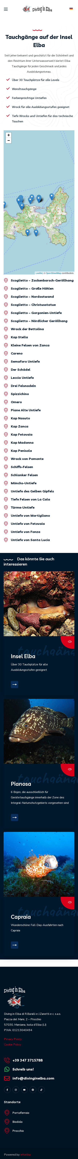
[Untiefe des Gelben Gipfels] (6, 491)
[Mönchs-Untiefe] (6, 483)
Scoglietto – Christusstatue (33, 305)
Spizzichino (20, 394)
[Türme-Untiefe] (6, 507)
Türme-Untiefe (22, 507)
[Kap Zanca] (6, 426)
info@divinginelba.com (33, 1078)
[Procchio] (7, 1131)
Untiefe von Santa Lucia (30, 540)
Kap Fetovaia (21, 434)
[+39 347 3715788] (7, 1060)
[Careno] (6, 353)
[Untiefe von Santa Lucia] (6, 540)
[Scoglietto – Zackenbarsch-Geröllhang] (6, 280)
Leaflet (39, 272)
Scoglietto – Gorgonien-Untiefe (36, 313)
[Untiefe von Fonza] (6, 531)
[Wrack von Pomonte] (6, 458)
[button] (38, 199)
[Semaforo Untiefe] (6, 361)
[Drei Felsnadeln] (6, 386)
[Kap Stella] (6, 337)
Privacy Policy (13, 1039)
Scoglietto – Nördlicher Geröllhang (39, 321)
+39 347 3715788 (28, 1060)
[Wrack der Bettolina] (6, 329)
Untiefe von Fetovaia (28, 524)
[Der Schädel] (6, 369)
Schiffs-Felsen (22, 467)
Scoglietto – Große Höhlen (32, 288)
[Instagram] (16, 1089)
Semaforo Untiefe (25, 361)
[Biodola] (7, 1122)
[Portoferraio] (7, 1113)
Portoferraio (21, 1112)
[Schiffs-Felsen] (6, 467)
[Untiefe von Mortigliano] (6, 515)
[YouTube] (24, 1089)
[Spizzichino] (6, 394)
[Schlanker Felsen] (6, 475)
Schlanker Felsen (24, 475)
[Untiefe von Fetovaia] (6, 523)
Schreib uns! (23, 1069)
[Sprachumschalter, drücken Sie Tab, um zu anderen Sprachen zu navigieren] (70, 9)
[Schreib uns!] (7, 1069)
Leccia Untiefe (22, 378)
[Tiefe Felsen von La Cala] (6, 499)
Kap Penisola (21, 451)
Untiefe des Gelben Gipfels (32, 491)
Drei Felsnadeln (23, 386)
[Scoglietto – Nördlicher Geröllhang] (6, 321)
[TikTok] (41, 1089)
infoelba (25, 1155)
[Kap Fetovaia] (6, 434)
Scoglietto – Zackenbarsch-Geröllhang (42, 280)
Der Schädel (20, 369)
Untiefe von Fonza (25, 532)
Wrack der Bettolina (27, 329)
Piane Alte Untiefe (26, 410)
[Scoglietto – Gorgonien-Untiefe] (6, 313)
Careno (16, 353)
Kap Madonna (22, 442)
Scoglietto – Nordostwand (32, 296)
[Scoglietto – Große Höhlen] (6, 288)
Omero (16, 402)
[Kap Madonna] (6, 442)
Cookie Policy (12, 1045)
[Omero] (6, 402)
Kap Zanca (19, 426)
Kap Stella (19, 337)
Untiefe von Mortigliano (30, 515)
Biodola (17, 1121)
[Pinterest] (33, 1089)
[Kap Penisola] (6, 450)
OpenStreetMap (53, 272)
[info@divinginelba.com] (7, 1078)
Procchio (18, 1131)
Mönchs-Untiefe (23, 483)
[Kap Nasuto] (6, 418)
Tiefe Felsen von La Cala (30, 499)
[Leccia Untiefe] (6, 377)
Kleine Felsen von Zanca (30, 345)
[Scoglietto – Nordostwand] (6, 296)
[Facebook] (7, 1089)
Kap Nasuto (20, 418)
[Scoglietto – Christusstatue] (6, 304)
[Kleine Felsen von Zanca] (6, 345)
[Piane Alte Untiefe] (6, 410)
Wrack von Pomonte (27, 459)
